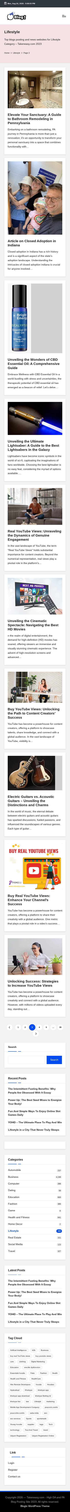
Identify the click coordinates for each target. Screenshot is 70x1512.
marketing (50, 1401)
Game (11, 1210)
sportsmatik (41, 1419)
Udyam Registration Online (43, 1436)
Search (12, 1047)
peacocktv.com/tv (17, 1413)
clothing (22, 1362)
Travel (11, 1251)
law (27, 1401)
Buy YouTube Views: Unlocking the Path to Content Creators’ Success (34, 713)
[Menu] (64, 16)
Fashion (12, 1203)
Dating (11, 1190)
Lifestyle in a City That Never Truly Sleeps (33, 1129)
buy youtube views (43, 1356)
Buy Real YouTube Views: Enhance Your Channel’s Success (29, 900)
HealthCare (36, 1379)
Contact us (14, 1476)
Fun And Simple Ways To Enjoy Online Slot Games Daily (34, 1113)
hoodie (39, 1384)
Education (13, 1197)
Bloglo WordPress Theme (35, 1506)
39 (60, 1027)
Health (55, 1373)
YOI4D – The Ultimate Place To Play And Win (35, 1122)
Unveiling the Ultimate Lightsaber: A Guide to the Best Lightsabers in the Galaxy (33, 445)
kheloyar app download (20, 1396)
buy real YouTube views (20, 1356)
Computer (13, 1183)
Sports (28, 1419)
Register (13, 1470)
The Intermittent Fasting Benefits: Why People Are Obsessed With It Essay (32, 1091)
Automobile (14, 1170)
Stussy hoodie (16, 1424)
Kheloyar (28, 1390)
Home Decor (15, 1224)
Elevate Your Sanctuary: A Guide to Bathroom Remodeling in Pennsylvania (34, 119)
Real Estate (14, 1237)
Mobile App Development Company (24, 1407)
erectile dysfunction (32, 1367)
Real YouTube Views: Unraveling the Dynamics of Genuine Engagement (34, 535)
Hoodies (50, 1384)
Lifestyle (13, 1231)
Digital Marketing (38, 1362)
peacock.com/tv (51, 1407)
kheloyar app (43, 1390)
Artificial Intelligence (18, 1350)
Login (11, 1463)
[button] (9, 1027)
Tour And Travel (31, 1430)
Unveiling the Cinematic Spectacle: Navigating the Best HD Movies (33, 625)
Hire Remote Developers (20, 1384)
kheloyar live (15, 1401)
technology (14, 1430)
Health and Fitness (18, 1217)
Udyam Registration (18, 1436)
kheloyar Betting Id (43, 1396)
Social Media (15, 1244)
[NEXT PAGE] (35, 1033)
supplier (31, 1424)
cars (12, 1362)
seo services (15, 1419)
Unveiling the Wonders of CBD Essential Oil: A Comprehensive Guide (34, 364)
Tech (51, 1424)
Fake (33, 1373)
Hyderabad (14, 1390)
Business (13, 1177)
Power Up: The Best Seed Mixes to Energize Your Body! (35, 1102)
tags (41, 1424)
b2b (33, 1350)
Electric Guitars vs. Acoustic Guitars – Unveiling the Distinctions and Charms (31, 801)
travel (45, 1430)
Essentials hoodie (17, 1373)
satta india (34, 1413)
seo (45, 1413)
